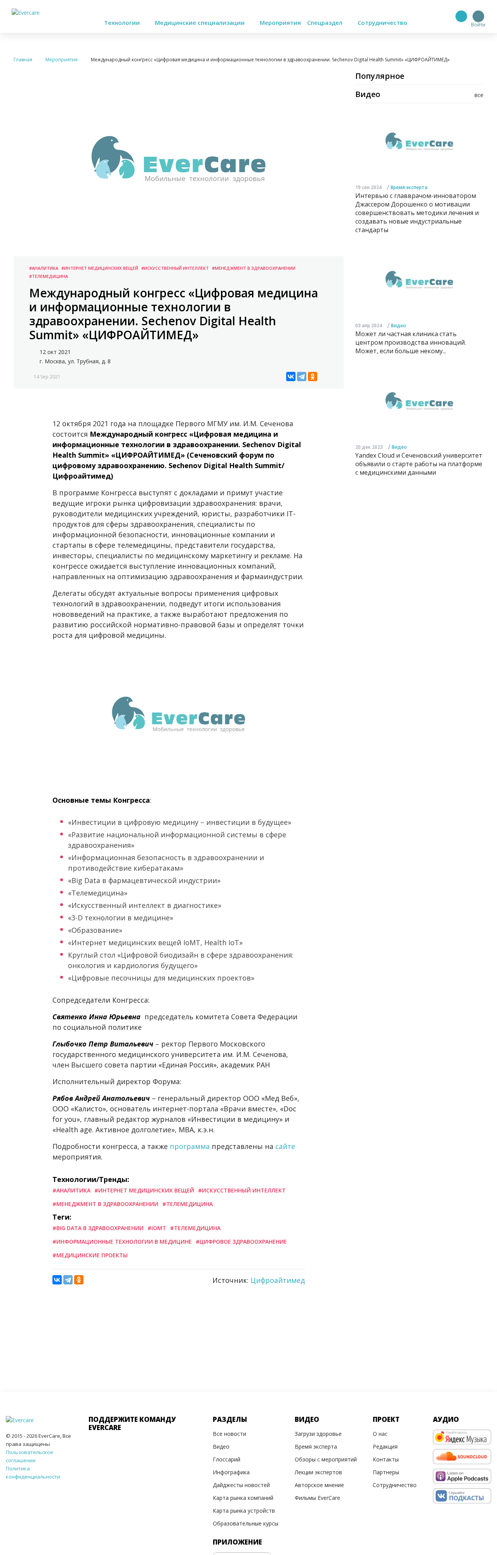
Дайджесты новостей (241, 1485)
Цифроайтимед (277, 1280)
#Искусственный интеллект (175, 268)
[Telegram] (301, 376)
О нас (380, 1433)
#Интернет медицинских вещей (99, 268)
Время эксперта (409, 187)
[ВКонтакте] (290, 376)
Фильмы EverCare (317, 1497)
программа (190, 1146)
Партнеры (386, 1472)
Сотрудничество (382, 22)
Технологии (122, 22)
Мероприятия (280, 22)
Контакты (386, 1459)
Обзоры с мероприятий (326, 1459)
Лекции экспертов (318, 1472)
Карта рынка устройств (244, 1510)
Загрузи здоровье (318, 1433)
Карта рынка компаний (243, 1497)
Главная (23, 59)
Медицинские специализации (200, 22)
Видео (398, 326)
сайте (285, 1146)
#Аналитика (43, 268)
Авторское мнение (319, 1485)
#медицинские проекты (90, 1255)
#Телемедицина (48, 276)
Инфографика (231, 1472)
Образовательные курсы (245, 1523)
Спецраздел (325, 22)
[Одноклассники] (312, 376)
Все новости (229, 1433)
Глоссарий (226, 1459)
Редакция (385, 1446)
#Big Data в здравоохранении (98, 1228)
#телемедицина (195, 1228)
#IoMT (157, 1228)
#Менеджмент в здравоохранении (253, 268)
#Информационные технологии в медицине (122, 1241)
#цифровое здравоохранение (241, 1241)
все (478, 95)
